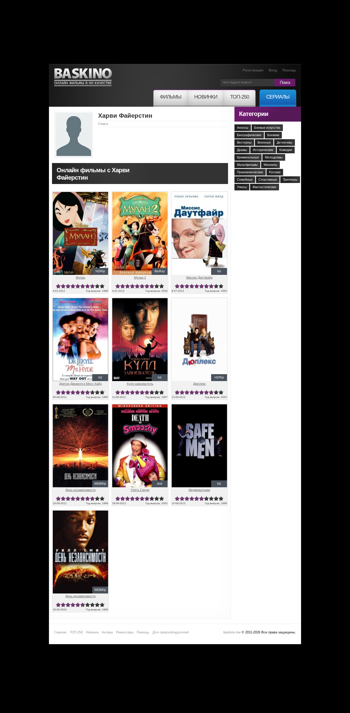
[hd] (199, 194)
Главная (60, 632)
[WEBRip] (80, 406)
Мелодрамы (274, 157)
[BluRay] (140, 194)
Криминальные (248, 157)
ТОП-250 (76, 632)
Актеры (107, 632)
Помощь (289, 70)
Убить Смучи (140, 490)
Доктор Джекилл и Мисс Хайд (80, 384)
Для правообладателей (170, 632)
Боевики (273, 135)
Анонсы (242, 127)
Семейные (245, 179)
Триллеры (290, 179)
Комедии (285, 150)
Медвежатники (199, 490)
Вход (273, 70)
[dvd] (140, 406)
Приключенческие (250, 172)
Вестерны (244, 142)
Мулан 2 (140, 277)
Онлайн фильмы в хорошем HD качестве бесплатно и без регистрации (83, 77)
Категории (253, 113)
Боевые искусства (267, 127)
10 (102, 286)
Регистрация (253, 70)
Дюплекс (199, 384)
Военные (264, 142)
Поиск (285, 82)
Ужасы (242, 187)
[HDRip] (80, 194)
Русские (275, 172)
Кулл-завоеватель (140, 384)
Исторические (263, 150)
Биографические (249, 135)
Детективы (284, 142)
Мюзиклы (270, 165)
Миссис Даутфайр (199, 277)
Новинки (92, 632)
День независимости (80, 490)
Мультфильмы (247, 165)
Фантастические (264, 187)
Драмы (242, 150)
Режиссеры (124, 632)
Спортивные (268, 179)
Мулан (80, 277)
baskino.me (232, 632)
